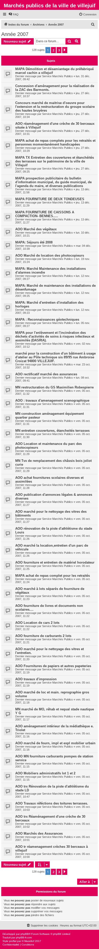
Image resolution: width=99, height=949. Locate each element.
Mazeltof (29, 941)
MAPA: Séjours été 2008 (34, 242)
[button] (64, 50)
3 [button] (59, 50)
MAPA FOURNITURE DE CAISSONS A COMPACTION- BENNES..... (44, 214)
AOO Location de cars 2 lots (37, 623)
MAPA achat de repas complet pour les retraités (52, 575)
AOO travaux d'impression (36, 679)
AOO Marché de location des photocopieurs (49, 255)
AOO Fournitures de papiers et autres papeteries (53, 666)
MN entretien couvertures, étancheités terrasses (52, 430)
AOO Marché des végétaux (36, 229)
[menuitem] (13, 14)
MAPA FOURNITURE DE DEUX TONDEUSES (49, 199)
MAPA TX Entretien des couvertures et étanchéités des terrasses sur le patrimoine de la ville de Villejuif (54, 161)
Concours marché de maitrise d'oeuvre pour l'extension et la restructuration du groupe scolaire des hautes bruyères (55, 106)
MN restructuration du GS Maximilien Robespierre (54, 387)
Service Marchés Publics (57, 76)
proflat (12, 941)
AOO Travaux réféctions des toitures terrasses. (51, 803)
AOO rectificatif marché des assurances (46, 374)
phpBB (25, 934)
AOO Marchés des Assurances (39, 833)
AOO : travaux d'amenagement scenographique (52, 400)
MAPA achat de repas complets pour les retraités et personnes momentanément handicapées (55, 142)
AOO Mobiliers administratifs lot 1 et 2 (45, 773)
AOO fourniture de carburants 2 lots (43, 636)
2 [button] (53, 50)
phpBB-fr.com (24, 937)
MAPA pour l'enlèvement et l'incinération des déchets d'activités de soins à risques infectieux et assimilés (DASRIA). (54, 336)
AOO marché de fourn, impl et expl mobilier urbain (55, 743)
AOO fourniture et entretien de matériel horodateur (54, 562)
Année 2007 (14, 34)
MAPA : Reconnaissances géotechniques (47, 319)
